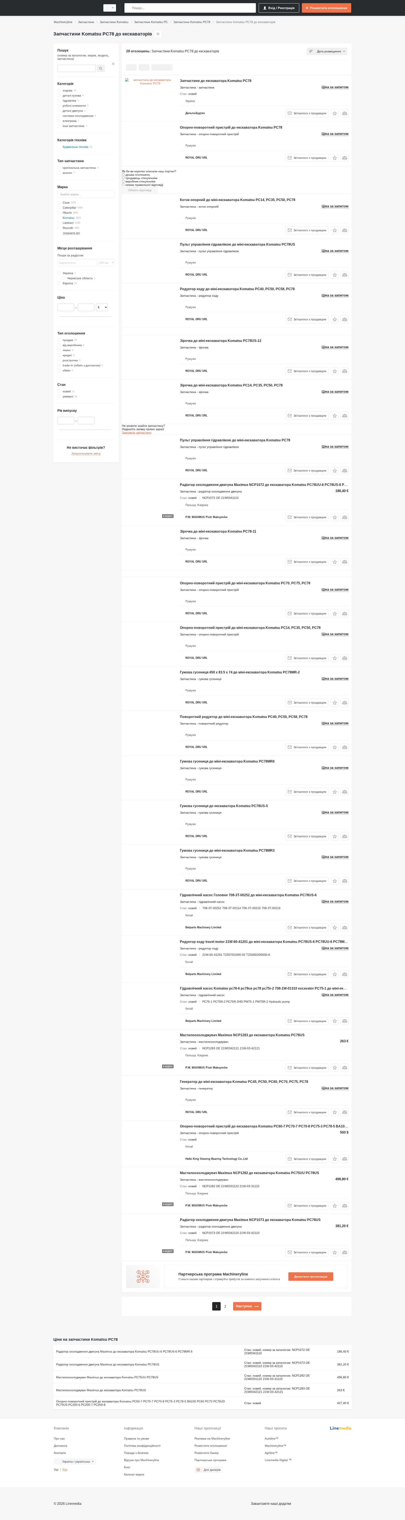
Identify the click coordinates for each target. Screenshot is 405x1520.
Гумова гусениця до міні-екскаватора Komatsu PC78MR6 (227, 761)
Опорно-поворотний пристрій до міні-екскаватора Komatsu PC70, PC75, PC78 (245, 583)
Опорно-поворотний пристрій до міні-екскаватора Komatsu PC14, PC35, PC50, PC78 (250, 627)
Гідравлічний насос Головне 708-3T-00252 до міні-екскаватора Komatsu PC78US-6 (248, 895)
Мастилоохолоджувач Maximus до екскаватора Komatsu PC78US (101, 1390)
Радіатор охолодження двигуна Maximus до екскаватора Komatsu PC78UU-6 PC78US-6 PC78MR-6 (124, 1351)
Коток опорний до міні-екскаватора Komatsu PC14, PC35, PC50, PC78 (237, 200)
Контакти (60, 1453)
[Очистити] (113, 63)
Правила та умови (136, 1438)
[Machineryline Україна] (76, 8)
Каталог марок (134, 1474)
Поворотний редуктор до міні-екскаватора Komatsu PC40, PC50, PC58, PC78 (244, 717)
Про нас (59, 1438)
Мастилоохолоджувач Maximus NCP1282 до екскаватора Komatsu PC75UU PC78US (249, 1173)
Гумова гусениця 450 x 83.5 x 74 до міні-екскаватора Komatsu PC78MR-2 (240, 672)
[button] (335, 113)
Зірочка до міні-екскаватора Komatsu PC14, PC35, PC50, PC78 (231, 385)
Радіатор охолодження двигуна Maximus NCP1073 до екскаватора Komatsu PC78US (250, 1220)
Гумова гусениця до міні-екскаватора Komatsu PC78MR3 (227, 850)
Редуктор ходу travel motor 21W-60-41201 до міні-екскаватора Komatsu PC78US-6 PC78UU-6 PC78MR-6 (265, 942)
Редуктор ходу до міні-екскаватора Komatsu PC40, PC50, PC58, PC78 (237, 289)
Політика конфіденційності (142, 1445)
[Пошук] (128, 8)
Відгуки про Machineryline (141, 1460)
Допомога (60, 1445)
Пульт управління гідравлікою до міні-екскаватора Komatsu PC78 (235, 440)
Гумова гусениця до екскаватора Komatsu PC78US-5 (224, 806)
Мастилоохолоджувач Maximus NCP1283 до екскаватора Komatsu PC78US (242, 1035)
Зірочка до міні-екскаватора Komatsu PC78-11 (218, 531)
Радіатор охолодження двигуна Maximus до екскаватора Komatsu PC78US (107, 1364)
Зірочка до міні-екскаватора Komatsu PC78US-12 (220, 341)
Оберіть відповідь (140, 190)
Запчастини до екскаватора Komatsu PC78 (215, 81)
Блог (127, 1467)
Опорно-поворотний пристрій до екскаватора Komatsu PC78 (231, 127)
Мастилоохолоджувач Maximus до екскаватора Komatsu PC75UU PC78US (107, 1377)
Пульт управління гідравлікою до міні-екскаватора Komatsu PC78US (237, 244)
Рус (65, 1469)
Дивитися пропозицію (310, 1276)
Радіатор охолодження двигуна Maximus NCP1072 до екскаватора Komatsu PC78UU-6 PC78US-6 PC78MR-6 (269, 485)
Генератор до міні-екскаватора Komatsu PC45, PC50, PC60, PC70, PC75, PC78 (244, 1082)
